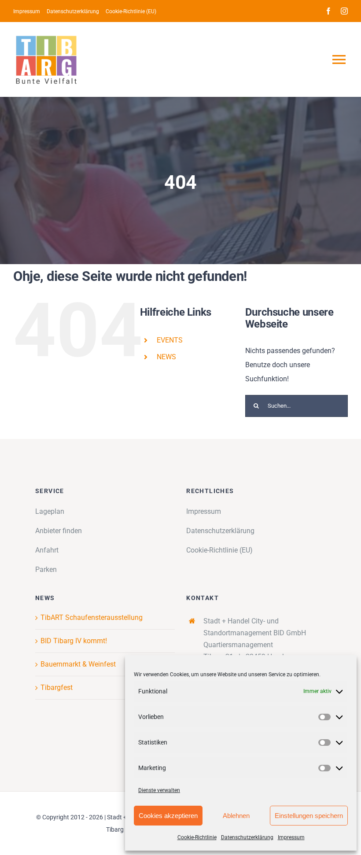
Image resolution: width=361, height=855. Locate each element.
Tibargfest (57, 687)
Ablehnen (236, 815)
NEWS (166, 357)
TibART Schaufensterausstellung (92, 617)
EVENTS (170, 340)
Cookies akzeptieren (168, 815)
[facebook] (328, 11)
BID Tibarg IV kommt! (74, 641)
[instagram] (344, 11)
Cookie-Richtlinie (197, 837)
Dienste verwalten (159, 790)
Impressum (291, 837)
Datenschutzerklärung (247, 837)
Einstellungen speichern (309, 815)
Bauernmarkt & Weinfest (78, 664)
